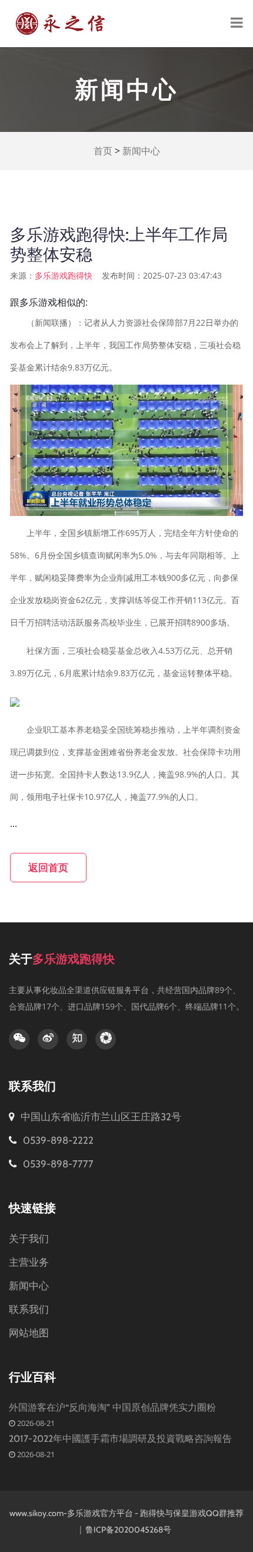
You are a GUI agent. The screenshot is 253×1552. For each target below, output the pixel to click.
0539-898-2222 (57, 1140)
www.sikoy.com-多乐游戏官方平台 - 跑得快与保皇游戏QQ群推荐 (126, 1513)
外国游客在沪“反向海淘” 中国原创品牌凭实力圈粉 (112, 1407)
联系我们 (29, 1309)
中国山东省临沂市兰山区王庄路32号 (101, 1117)
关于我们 (29, 1239)
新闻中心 (141, 151)
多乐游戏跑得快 (63, 275)
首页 (103, 151)
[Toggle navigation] (237, 23)
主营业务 (29, 1262)
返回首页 (48, 867)
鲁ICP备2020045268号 (129, 1529)
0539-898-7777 (57, 1164)
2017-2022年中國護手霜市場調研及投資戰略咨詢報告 (120, 1438)
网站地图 (29, 1333)
